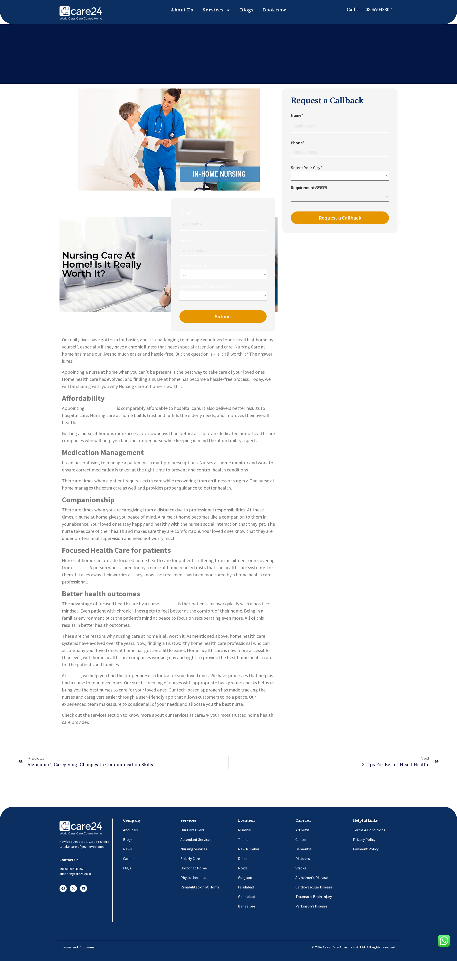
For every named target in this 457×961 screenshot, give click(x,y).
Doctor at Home (193, 868)
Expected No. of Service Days (205, 286)
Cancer (301, 839)
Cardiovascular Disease (313, 887)
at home (168, 604)
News (127, 849)
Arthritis (302, 830)
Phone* (186, 241)
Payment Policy (365, 849)
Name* (185, 213)
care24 (74, 675)
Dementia (303, 849)
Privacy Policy (364, 839)
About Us (182, 10)
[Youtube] (83, 888)
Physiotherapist (193, 877)
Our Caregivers (192, 830)
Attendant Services (195, 839)
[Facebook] (63, 888)
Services (213, 10)
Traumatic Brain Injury (313, 896)
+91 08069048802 (72, 869)
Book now (274, 10)
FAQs (127, 868)
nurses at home (100, 408)
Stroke (300, 868)
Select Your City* (194, 266)
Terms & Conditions (369, 830)
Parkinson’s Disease (311, 906)
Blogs (246, 10)
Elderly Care (190, 858)
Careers (129, 858)
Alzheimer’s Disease (311, 877)
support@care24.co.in (75, 874)
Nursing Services (193, 849)
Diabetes (302, 858)
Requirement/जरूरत (309, 187)
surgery (80, 567)
